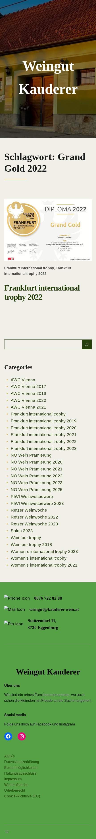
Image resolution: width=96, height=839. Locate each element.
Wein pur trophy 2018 (31, 544)
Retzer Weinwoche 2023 (34, 524)
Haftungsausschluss (20, 773)
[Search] (87, 344)
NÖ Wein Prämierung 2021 (37, 469)
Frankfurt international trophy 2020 (44, 428)
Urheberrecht (14, 790)
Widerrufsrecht (15, 785)
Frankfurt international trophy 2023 (44, 448)
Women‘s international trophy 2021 (44, 565)
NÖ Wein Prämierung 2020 (37, 462)
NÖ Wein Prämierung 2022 (37, 476)
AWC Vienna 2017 (28, 386)
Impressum (13, 779)
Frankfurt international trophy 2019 (44, 421)
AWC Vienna (23, 379)
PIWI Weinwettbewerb (32, 496)
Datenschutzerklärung (21, 762)
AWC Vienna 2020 (28, 400)
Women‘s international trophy (39, 558)
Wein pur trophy (26, 537)
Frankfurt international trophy (29, 268)
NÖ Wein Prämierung (31, 455)
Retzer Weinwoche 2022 (34, 517)
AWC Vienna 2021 (28, 407)
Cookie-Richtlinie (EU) (22, 796)
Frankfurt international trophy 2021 (44, 434)
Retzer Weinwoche (29, 510)
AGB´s (9, 756)
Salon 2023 (22, 530)
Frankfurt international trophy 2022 (41, 292)
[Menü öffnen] (48, 7)
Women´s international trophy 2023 (44, 551)
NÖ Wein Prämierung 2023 (37, 482)
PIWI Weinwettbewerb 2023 (37, 503)
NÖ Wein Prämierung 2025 (37, 489)
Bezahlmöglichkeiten (21, 767)
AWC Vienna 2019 (28, 393)
